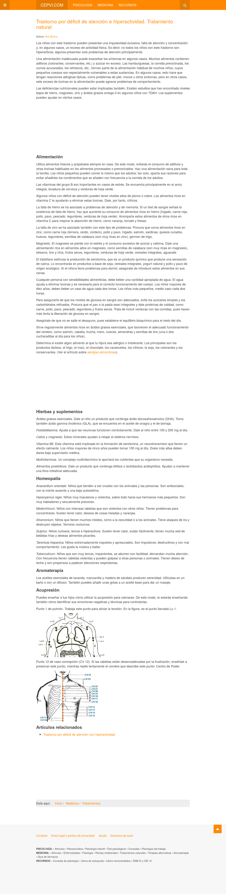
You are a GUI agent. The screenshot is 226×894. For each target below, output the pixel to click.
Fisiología (87, 853)
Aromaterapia (181, 853)
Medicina (105, 4)
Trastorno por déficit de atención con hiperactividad (79, 734)
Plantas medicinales (106, 853)
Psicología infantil (95, 848)
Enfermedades (72, 853)
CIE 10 (148, 861)
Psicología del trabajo (154, 848)
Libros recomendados (118, 861)
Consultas (133, 848)
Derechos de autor (121, 836)
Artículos (60, 848)
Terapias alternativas (159, 853)
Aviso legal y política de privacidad (72, 836)
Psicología (82, 4)
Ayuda (103, 836)
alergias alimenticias (101, 352)
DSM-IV (137, 861)
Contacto (41, 836)
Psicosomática (75, 848)
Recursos (127, 4)
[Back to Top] (218, 829)
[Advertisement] (113, 126)
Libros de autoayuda (92, 861)
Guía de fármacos (48, 856)
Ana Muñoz (51, 36)
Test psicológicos (116, 848)
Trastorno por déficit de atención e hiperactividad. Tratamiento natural (104, 24)
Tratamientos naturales (133, 853)
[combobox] (185, 5)
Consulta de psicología (66, 861)
